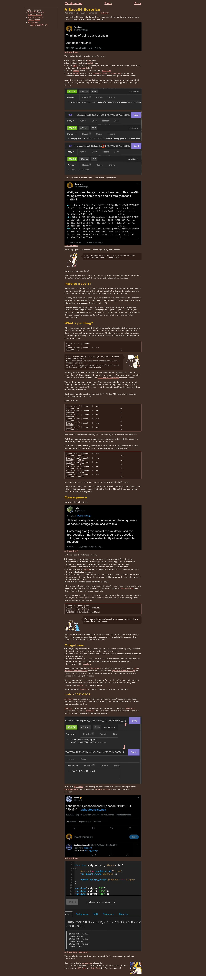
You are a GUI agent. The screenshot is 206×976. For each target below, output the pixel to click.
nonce (87, 569)
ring (75, 66)
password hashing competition (107, 73)
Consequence (34, 20)
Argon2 (76, 73)
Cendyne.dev (73, 3)
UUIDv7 (83, 689)
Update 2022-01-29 (39, 25)
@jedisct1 (68, 708)
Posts (137, 3)
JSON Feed (95, 968)
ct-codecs (90, 711)
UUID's (81, 685)
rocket (90, 63)
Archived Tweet (71, 52)
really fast (106, 71)
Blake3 (76, 71)
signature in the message (123, 671)
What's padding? (35, 17)
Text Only (104, 13)
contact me (87, 963)
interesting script (103, 789)
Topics (108, 3)
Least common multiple (108, 378)
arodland (87, 664)
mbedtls (84, 68)
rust (89, 60)
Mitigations (33, 22)
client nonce (95, 668)
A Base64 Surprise (36, 12)
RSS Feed (82, 968)
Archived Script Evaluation (76, 952)
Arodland (68, 699)
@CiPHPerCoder (71, 789)
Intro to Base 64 (35, 15)
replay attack (127, 588)
